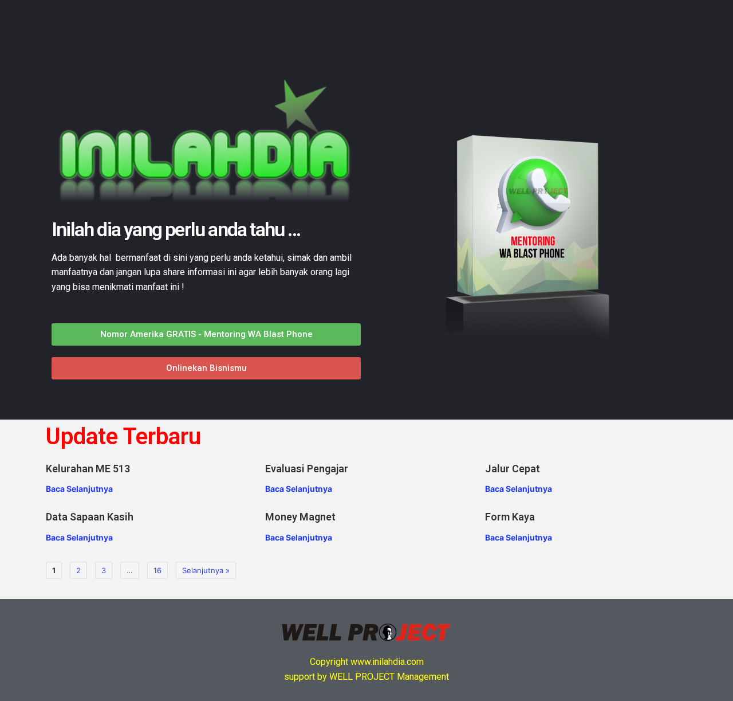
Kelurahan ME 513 (88, 469)
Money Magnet (300, 517)
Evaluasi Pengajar (306, 469)
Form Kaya (510, 517)
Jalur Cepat (512, 469)
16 (157, 570)
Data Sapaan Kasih (89, 517)
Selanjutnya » (206, 570)
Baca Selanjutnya (79, 489)
